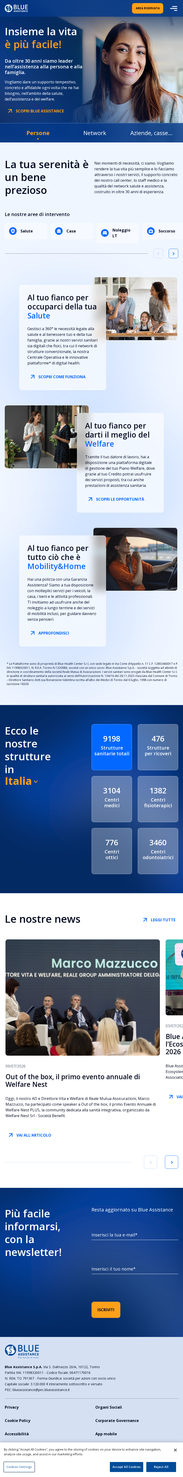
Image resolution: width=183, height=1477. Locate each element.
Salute (26, 231)
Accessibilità (17, 1434)
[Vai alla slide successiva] (173, 253)
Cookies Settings (19, 1467)
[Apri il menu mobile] (173, 8)
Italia (18, 781)
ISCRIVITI (105, 1309)
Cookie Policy (17, 1420)
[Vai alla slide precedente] (158, 253)
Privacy (12, 1407)
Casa (71, 231)
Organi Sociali (108, 1407)
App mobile (106, 1434)
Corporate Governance (117, 1420)
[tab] (38, 132)
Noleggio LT (121, 232)
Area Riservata (148, 8)
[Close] (175, 1450)
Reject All (161, 1467)
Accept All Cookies (126, 1467)
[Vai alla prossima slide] (171, 1162)
